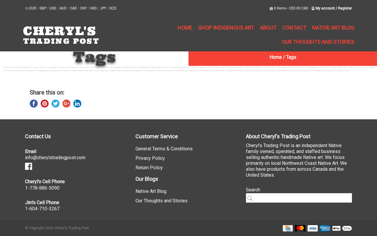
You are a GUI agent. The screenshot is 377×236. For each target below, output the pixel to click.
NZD (113, 8)
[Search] (251, 198)
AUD (63, 8)
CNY (84, 8)
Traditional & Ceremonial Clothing (162, 70)
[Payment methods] (287, 228)
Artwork (106, 67)
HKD (94, 8)
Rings (93, 70)
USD (53, 8)
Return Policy (149, 167)
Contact (294, 28)
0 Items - (290, 8)
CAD (74, 8)
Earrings (316, 67)
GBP (43, 8)
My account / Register (333, 8)
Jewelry (12, 70)
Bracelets (159, 67)
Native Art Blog (333, 28)
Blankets (146, 67)
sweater (319, 70)
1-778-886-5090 (42, 188)
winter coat (344, 70)
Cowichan (272, 67)
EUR (33, 8)
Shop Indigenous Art (226, 28)
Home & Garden (349, 67)
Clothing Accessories (235, 67)
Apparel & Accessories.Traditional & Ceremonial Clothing (74, 67)
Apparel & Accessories (36, 67)
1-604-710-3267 (42, 208)
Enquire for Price (330, 67)
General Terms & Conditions (164, 149)
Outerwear (58, 70)
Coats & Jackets (255, 67)
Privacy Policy (150, 158)
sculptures (286, 70)
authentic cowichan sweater (215, 70)
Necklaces (44, 70)
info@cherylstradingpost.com (55, 157)
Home (185, 28)
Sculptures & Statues (110, 70)
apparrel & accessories (190, 70)
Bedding (120, 67)
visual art (330, 70)
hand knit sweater (238, 70)
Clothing (217, 67)
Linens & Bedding (28, 70)
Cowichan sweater (288, 67)
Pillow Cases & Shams (76, 70)
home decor (272, 70)
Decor (304, 67)
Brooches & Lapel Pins (178, 67)
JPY (103, 8)
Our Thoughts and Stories (318, 42)
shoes (307, 70)
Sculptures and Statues (133, 70)
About (268, 28)
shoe (297, 70)
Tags (291, 57)
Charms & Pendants (200, 67)
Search (253, 190)
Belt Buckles (133, 67)
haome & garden (256, 70)
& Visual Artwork (12, 67)
